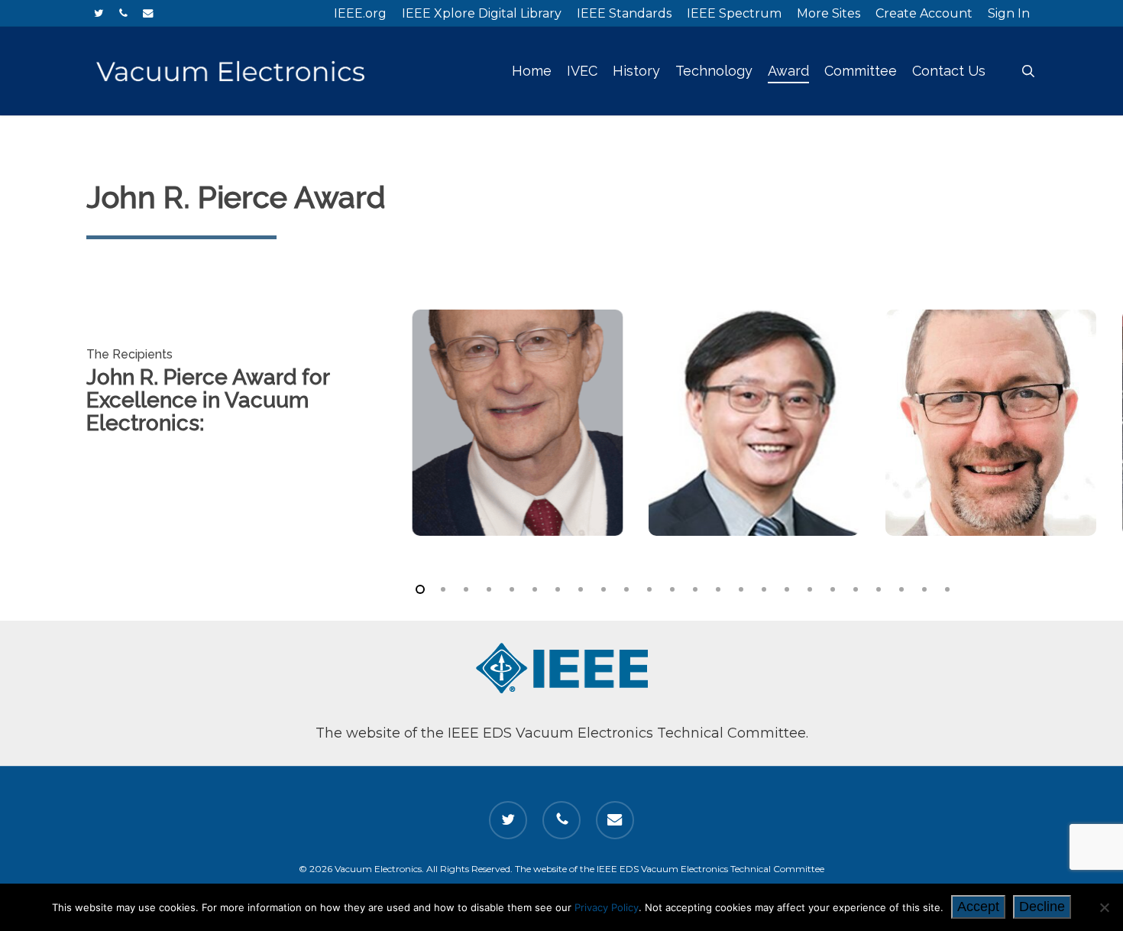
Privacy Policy (606, 907)
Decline (1042, 906)
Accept (978, 906)
